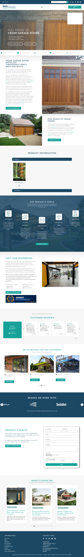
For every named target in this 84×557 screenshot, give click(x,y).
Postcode (48, 439)
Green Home (7, 549)
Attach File (48, 453)
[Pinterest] (55, 538)
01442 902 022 (33, 433)
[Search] (67, 2)
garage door (53, 127)
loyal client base (21, 102)
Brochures (7, 541)
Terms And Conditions (10, 551)
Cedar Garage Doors (19, 182)
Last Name (64, 429)
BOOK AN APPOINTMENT (13, 292)
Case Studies (8, 543)
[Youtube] (52, 538)
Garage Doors (64, 374)
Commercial (7, 545)
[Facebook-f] (43, 538)
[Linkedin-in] (49, 538)
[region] (51, 329)
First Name (48, 429)
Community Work (9, 546)
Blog (6, 540)
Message (48, 444)
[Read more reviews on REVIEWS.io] (12, 333)
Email (47, 434)
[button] (43, 280)
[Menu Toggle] (42, 7)
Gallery (6, 548)
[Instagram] (46, 538)
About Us (7, 538)
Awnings (11, 374)
